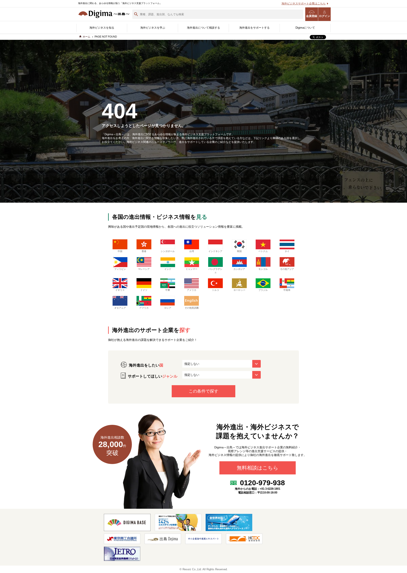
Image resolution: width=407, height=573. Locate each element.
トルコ (215, 290)
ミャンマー (191, 269)
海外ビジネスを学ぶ (152, 27)
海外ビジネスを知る (101, 27)
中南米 (286, 290)
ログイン (324, 16)
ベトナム (263, 251)
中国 (120, 251)
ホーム (86, 36)
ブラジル (263, 290)
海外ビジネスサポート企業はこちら (304, 3)
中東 (167, 290)
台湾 (191, 251)
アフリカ (144, 308)
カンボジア (239, 269)
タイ (287, 251)
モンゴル (263, 269)
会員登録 (311, 16)
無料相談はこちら (257, 468)
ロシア (167, 308)
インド (167, 269)
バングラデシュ (215, 270)
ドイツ (143, 290)
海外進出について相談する (203, 27)
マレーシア (144, 269)
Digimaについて (305, 27)
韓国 (239, 251)
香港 (144, 251)
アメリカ (191, 290)
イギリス (120, 290)
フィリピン (120, 269)
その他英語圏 (192, 308)
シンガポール (168, 251)
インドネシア (215, 251)
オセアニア (120, 308)
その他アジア (287, 269)
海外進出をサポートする (254, 27)
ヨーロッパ (239, 290)
